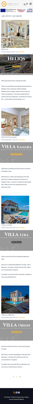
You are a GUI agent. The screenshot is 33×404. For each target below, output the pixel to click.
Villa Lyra (6, 225)
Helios (4, 49)
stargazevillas (20, 52)
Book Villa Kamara (16, 154)
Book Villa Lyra (16, 242)
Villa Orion (7, 315)
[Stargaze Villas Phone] (10, 4)
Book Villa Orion (16, 332)
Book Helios (16, 66)
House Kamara (9, 137)
